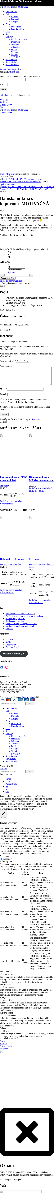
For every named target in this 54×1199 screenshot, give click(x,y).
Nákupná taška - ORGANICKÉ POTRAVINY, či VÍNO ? (26, 189)
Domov (3, 174)
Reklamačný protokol (15, 621)
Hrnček (9, 779)
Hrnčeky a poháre (19, 736)
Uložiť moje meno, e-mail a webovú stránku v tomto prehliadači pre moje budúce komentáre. (24, 400)
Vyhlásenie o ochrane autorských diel (22, 626)
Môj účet (9, 639)
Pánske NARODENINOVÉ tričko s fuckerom (20, 181)
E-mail (3, 394)
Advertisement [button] (6, 1013)
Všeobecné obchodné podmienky (20, 613)
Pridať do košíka (7, 278)
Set (7, 786)
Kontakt (9, 628)
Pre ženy (11, 174)
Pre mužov (4, 486)
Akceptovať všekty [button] (26, 809)
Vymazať (12, 272)
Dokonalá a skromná (12, 558)
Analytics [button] (4, 997)
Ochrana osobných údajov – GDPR (21, 623)
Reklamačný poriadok (15, 618)
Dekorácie (15, 738)
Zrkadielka (15, 743)
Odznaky (15, 741)
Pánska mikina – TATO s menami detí (13, 479)
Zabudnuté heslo (13, 647)
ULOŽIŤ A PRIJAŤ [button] (9, 1038)
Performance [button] (5, 984)
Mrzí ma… (35, 558)
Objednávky (11, 645)
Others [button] (3, 1028)
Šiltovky (14, 751)
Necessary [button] (4, 856)
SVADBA (15, 754)
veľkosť (4, 262)
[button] (36, 491)
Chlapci (14, 718)
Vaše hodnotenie (8, 361)
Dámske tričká (15, 564)
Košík (8, 642)
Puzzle (14, 746)
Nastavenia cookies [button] (8, 809)
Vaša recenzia (7, 366)
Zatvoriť (3, 768)
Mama (8, 789)
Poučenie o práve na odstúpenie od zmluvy (24, 616)
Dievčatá (15, 716)
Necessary (7, 859)
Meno (3, 389)
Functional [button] (4, 971)
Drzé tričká (16, 723)
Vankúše (15, 749)
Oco (7, 791)
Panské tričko (11, 784)
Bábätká (14, 713)
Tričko (8, 781)
